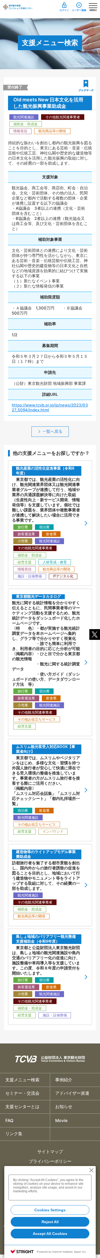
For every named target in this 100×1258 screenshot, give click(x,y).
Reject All (50, 1222)
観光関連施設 (23, 117)
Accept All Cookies (50, 1233)
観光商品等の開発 (52, 131)
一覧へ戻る (52, 431)
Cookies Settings (50, 1210)
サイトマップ (50, 1151)
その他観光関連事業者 (62, 117)
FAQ (9, 1120)
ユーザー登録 (79, 10)
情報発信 (20, 131)
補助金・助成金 (25, 124)
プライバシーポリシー (50, 1161)
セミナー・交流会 (22, 1093)
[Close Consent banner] (91, 1170)
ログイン (64, 10)
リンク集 (13, 1133)
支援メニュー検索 (22, 1079)
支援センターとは (22, 1106)
